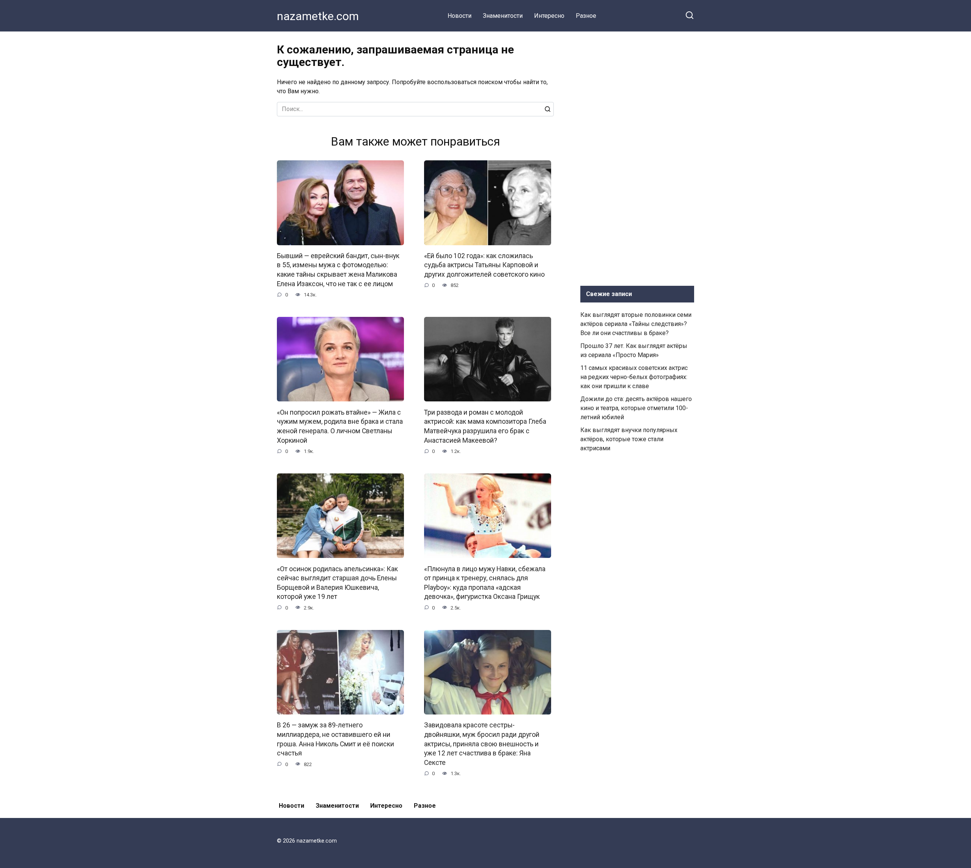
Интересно (549, 15)
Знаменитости (503, 15)
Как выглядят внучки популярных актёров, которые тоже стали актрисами (628, 439)
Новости (459, 15)
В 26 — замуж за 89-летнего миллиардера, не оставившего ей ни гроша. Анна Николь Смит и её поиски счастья (335, 739)
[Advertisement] (637, 157)
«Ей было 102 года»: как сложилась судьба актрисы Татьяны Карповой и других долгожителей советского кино (484, 265)
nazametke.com (318, 16)
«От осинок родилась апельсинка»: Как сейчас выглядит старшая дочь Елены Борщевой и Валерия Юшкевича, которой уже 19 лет (337, 582)
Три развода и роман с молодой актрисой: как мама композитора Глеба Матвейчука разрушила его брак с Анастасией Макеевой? (485, 426)
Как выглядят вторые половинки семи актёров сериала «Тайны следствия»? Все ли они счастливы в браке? (635, 324)
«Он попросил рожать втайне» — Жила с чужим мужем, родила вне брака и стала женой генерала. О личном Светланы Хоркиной (340, 426)
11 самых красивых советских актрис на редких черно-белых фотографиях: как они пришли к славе (634, 377)
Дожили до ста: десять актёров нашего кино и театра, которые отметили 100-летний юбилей (636, 408)
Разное (586, 15)
